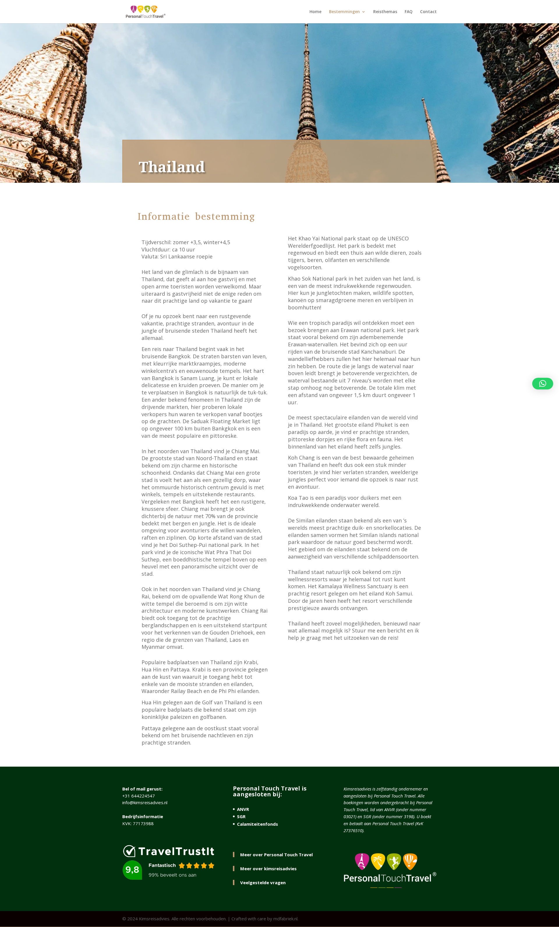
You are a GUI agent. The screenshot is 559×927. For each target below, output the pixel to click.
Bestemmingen (344, 12)
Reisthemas (385, 12)
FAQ (409, 12)
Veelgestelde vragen (263, 882)
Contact (428, 12)
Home (315, 12)
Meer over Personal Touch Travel (276, 854)
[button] (542, 383)
